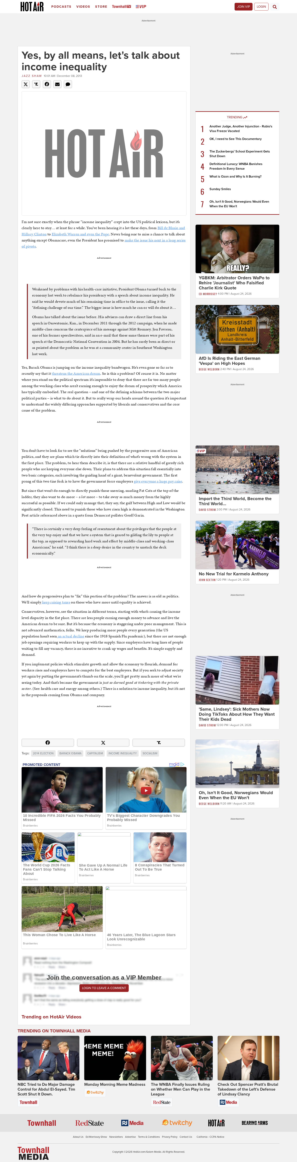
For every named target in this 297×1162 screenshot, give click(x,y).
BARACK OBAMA (70, 753)
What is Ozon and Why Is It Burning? (235, 177)
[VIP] (141, 6)
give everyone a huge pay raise (158, 481)
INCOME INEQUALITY (122, 753)
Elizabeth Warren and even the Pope (80, 234)
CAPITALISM (95, 753)
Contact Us (186, 1137)
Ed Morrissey (208, 294)
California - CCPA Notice (210, 1137)
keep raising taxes (55, 602)
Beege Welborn (209, 369)
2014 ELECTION (43, 753)
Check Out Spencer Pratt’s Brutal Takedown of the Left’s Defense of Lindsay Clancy (248, 1089)
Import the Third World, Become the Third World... (235, 501)
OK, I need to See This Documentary (236, 139)
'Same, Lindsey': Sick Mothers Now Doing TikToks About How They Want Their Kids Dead (237, 714)
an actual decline (70, 636)
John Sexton (207, 580)
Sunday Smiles (220, 189)
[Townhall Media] (33, 1153)
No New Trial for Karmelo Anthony (234, 574)
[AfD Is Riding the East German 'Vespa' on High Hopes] (237, 329)
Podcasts (61, 7)
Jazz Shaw (32, 76)
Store (101, 7)
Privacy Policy (169, 1137)
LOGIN (261, 7)
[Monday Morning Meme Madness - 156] (115, 1058)
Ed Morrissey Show (96, 1137)
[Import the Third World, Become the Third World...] (237, 470)
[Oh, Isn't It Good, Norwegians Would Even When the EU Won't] (237, 764)
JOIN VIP (243, 7)
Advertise (130, 1137)
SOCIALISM (150, 753)
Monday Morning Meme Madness (114, 1084)
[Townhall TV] (122, 6)
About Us (78, 1137)
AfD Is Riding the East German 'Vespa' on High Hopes (229, 361)
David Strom (207, 509)
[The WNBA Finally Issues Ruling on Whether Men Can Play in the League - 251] (182, 1058)
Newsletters (116, 1137)
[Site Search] (274, 7)
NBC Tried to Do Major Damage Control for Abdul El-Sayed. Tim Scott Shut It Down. (46, 1089)
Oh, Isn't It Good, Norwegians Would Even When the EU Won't (236, 795)
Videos (83, 7)
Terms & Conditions (149, 1137)
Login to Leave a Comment (104, 988)
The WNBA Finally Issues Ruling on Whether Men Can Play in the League (180, 1089)
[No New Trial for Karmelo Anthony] (237, 545)
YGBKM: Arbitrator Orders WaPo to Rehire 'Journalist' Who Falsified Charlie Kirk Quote (234, 283)
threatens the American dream (76, 373)
